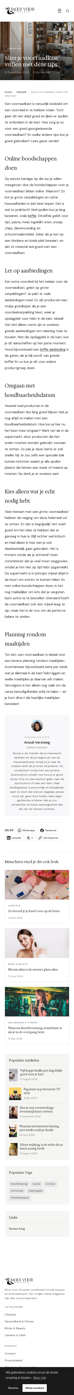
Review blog (17, 1228)
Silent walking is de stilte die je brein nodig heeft (41, 1146)
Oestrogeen (35, 1190)
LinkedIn (16, 837)
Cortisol (50, 1184)
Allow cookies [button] (34, 1387)
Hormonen (17, 1190)
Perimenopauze (20, 1197)
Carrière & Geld (15, 1335)
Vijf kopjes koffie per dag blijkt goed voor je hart (41, 1072)
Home (8, 92)
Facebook (50, 830)
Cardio (36, 1184)
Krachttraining (19, 1184)
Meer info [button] (39, 1377)
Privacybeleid (13, 1360)
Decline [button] (13, 1387)
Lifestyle (21, 92)
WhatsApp (28, 830)
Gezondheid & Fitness (19, 1321)
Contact (10, 1353)
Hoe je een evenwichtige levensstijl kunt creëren (37, 1109)
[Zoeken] (67, 11)
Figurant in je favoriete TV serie (42, 1091)
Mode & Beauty (15, 1328)
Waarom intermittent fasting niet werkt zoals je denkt (39, 1128)
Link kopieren (50, 837)
